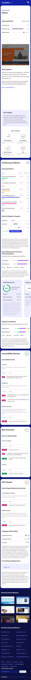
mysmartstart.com (21, 639)
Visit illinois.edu (7, 87)
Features (8, 662)
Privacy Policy (4, 666)
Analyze (23, 671)
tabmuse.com (4, 635)
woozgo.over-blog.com (7, 656)
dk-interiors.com (5, 632)
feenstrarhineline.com (22, 635)
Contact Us (15, 662)
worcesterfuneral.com (7, 646)
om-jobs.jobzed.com (21, 653)
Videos (3, 662)
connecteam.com (5, 653)
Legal (21, 662)
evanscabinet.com (21, 632)
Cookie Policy (13, 666)
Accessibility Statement (7, 664)
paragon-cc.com (20, 649)
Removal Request (19, 664)
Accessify (7, 3)
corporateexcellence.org (22, 656)
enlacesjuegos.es (5, 639)
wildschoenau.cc (20, 642)
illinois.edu (6, 10)
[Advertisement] (15, 39)
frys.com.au (4, 642)
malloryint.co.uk (5, 649)
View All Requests (15, 231)
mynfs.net (18, 646)
